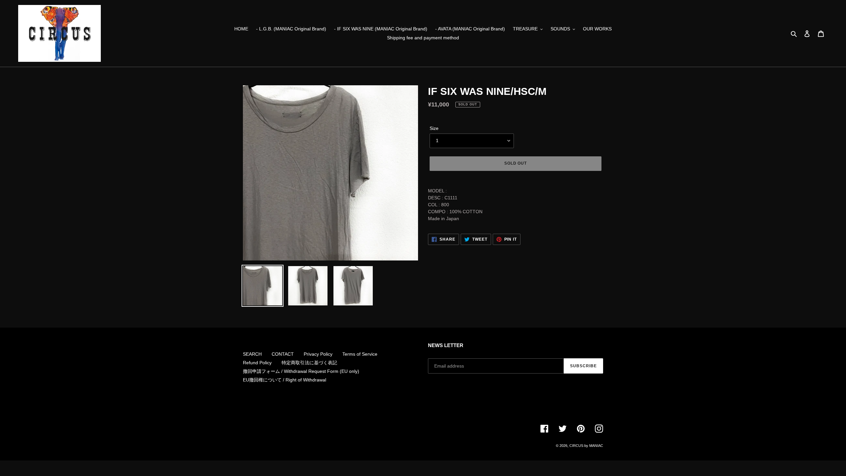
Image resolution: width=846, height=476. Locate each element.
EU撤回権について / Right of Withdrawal (284, 379)
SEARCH (252, 354)
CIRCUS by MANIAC (586, 446)
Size (434, 128)
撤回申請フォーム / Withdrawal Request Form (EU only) (301, 371)
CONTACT (283, 354)
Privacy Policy (318, 354)
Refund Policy (257, 362)
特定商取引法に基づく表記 (309, 362)
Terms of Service (359, 354)
